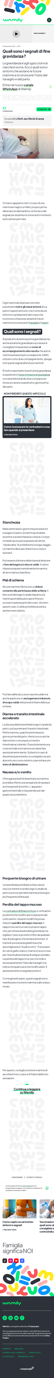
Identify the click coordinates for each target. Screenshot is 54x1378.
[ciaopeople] (27, 1369)
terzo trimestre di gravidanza (34, 374)
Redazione (19, 1349)
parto (45, 322)
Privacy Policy (35, 1353)
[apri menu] (49, 20)
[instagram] (10, 1318)
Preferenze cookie (25, 1356)
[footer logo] (12, 1303)
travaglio (34, 322)
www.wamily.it (28, 1186)
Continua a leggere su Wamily (27, 1090)
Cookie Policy (8, 1356)
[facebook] (22, 1318)
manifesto (7, 1349)
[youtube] (16, 1318)
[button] (5, 1260)
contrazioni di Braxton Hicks (21, 910)
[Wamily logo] (13, 20)
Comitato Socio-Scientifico (14, 1353)
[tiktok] (5, 1318)
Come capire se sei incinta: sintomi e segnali (18, 1223)
